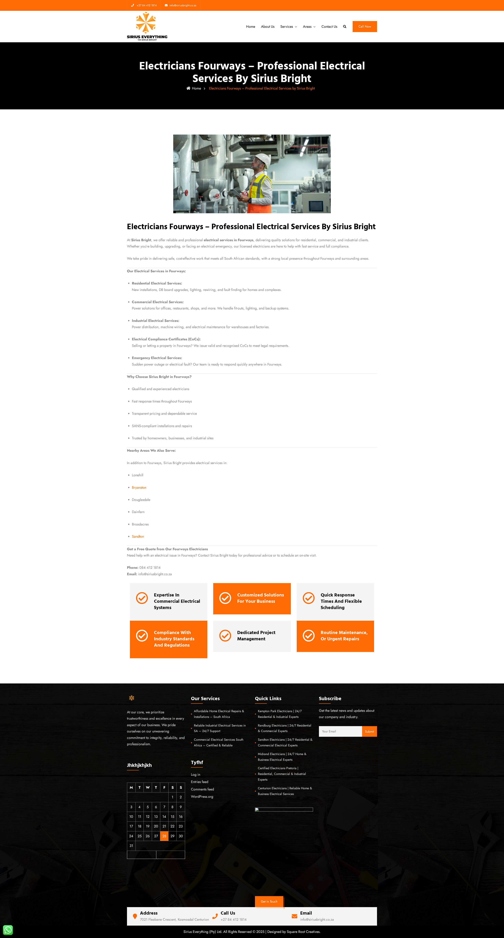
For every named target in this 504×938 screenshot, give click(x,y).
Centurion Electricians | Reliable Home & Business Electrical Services (285, 791)
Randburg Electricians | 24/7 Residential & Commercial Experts (284, 728)
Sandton (138, 536)
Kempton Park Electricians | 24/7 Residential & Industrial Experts (280, 714)
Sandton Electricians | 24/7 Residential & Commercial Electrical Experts (285, 742)
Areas (307, 26)
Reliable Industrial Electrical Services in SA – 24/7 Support (220, 728)
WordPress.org (202, 796)
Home (250, 26)
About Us (267, 26)
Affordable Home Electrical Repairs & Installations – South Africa (219, 714)
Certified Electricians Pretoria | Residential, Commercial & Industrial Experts (282, 774)
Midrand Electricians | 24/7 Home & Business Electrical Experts (282, 757)
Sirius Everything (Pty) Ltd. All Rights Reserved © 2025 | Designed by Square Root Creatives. (252, 931)
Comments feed (202, 789)
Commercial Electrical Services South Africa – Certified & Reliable (218, 742)
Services (286, 26)
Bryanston (139, 487)
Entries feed (199, 781)
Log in (195, 774)
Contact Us (329, 26)
